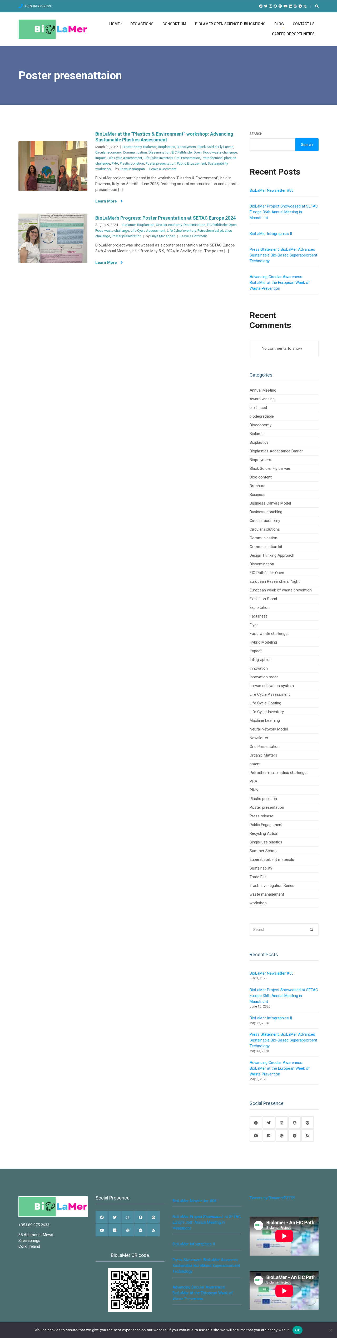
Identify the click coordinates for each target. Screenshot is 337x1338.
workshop (103, 169)
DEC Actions (141, 24)
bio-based (258, 407)
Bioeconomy (132, 147)
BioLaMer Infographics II (271, 233)
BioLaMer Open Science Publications (230, 24)
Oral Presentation (187, 158)
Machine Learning (265, 720)
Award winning (262, 399)
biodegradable (262, 416)
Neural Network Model (269, 729)
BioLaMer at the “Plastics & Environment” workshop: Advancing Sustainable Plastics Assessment (164, 136)
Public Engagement (191, 163)
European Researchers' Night (275, 581)
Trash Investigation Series (272, 885)
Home (114, 24)
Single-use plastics (266, 842)
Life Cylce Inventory (158, 158)
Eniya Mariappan (132, 169)
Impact (100, 158)
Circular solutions (265, 529)
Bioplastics (166, 147)
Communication (135, 152)
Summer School (263, 850)
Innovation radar (264, 677)
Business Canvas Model (270, 503)
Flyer (254, 625)
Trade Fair (258, 877)
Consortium (174, 24)
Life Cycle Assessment (124, 158)
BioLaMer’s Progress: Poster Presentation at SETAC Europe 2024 (165, 218)
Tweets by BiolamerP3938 (272, 1198)
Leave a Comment (162, 169)
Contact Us (304, 24)
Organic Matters (263, 755)
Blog (279, 24)
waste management (267, 894)
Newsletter (259, 737)
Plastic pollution (132, 163)
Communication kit (266, 546)
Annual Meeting (263, 390)
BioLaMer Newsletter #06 (272, 190)
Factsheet (258, 616)
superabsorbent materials (272, 859)
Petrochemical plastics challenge (278, 772)
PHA (115, 163)
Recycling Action (264, 833)
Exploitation (260, 607)
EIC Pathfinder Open (187, 152)
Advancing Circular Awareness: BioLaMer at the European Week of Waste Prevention (280, 282)
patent (255, 764)
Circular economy (108, 152)
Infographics (260, 659)
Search (256, 134)
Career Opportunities (293, 34)
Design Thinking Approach (272, 555)
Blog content (261, 477)
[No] (330, 1330)
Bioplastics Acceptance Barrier (276, 451)
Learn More (106, 201)
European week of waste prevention (281, 590)
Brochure (257, 485)
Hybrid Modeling (263, 642)
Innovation (259, 668)
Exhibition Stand (263, 598)
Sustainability (218, 163)
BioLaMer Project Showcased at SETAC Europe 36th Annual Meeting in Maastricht (284, 212)
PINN (254, 790)
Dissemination (159, 152)
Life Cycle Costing (265, 703)
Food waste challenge (220, 152)
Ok (297, 1330)
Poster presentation (160, 163)
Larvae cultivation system (272, 685)
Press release (261, 816)
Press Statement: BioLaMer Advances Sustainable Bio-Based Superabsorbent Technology (283, 255)
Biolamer (149, 147)
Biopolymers (186, 147)
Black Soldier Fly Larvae (215, 147)
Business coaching (266, 512)
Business (257, 494)
